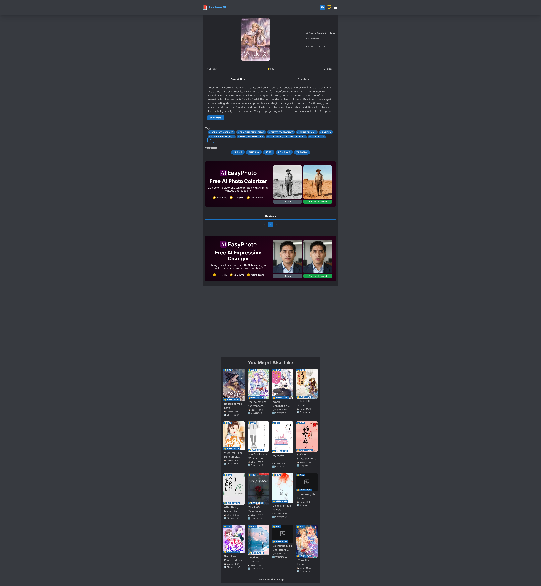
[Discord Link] (322, 7)
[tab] (237, 79)
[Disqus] (270, 321)
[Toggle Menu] (335, 7)
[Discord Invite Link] (322, 7)
